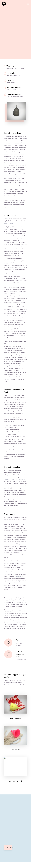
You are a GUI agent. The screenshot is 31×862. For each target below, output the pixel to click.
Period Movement (9, 479)
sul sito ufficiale (8, 223)
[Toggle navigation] (24, 3)
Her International (20, 479)
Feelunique (18, 576)
